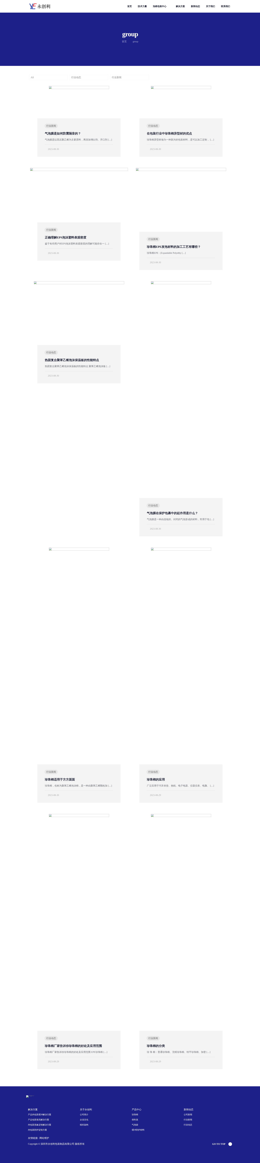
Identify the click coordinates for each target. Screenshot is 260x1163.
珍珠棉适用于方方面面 (60, 779)
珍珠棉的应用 (156, 779)
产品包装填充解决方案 (38, 1120)
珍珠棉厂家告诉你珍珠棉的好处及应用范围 (73, 1045)
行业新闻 (116, 77)
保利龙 (135, 1120)
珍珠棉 (135, 1114)
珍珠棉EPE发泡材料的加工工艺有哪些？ (174, 246)
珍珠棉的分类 (156, 1045)
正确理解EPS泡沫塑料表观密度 (65, 237)
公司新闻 (188, 1114)
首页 (124, 41)
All (32, 77)
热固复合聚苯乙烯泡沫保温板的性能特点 (72, 360)
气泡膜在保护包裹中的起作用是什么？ (172, 513)
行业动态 (76, 77)
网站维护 (44, 1138)
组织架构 (84, 1125)
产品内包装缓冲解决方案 (39, 1114)
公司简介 (84, 1114)
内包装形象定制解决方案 (39, 1125)
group (135, 41)
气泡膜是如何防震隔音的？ (63, 133)
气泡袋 (135, 1125)
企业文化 (84, 1120)
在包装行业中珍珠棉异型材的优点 (169, 133)
